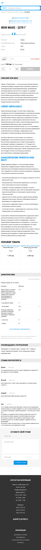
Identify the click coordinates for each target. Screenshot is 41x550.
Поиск (4, 8)
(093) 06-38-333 (20, 510)
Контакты (20, 542)
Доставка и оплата (20, 535)
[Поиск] (38, 8)
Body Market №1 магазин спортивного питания (20, 3)
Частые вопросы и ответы (20, 540)
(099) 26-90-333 (20, 512)
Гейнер (22, 40)
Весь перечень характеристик (20, 329)
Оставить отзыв (20, 462)
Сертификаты (20, 537)
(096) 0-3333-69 (20, 507)
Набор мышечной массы (27, 43)
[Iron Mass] (20, 21)
